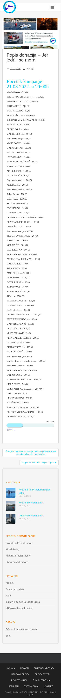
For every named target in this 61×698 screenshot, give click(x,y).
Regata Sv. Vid (42, 674)
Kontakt (48, 686)
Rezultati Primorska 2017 (32, 502)
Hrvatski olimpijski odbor (18, 555)
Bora (8, 635)
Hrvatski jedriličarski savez (19, 543)
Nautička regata (20, 674)
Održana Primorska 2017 (32, 515)
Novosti (30, 68)
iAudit (8, 595)
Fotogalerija (31, 686)
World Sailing (12, 549)
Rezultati (13, 686)
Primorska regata (44, 668)
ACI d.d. (10, 582)
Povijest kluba (19, 680)
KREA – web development (19, 608)
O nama (11, 668)
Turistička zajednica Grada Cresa (23, 601)
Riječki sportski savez (17, 561)
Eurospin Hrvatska (15, 589)
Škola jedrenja (41, 680)
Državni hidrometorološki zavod (22, 629)
